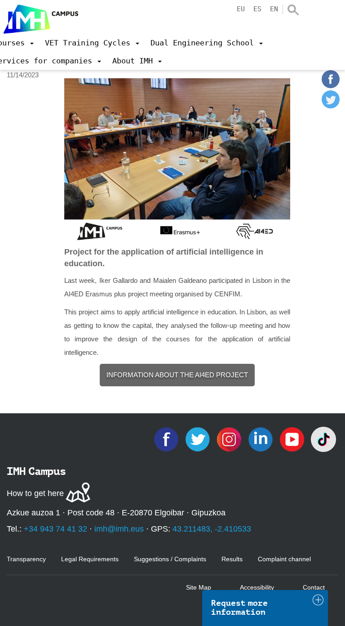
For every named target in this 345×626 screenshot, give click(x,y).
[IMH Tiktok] (323, 439)
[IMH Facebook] (167, 439)
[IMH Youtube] (293, 439)
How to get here (35, 493)
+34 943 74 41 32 (55, 528)
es (257, 9)
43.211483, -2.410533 (211, 528)
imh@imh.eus (119, 528)
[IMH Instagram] (230, 439)
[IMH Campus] (39, 17)
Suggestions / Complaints (170, 559)
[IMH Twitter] (198, 439)
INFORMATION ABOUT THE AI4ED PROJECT (177, 375)
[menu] (92, 43)
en (274, 9)
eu (241, 9)
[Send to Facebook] (331, 85)
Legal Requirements (90, 559)
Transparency (26, 559)
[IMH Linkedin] (261, 439)
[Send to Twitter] (331, 106)
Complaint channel (284, 559)
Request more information (239, 608)
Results (232, 559)
